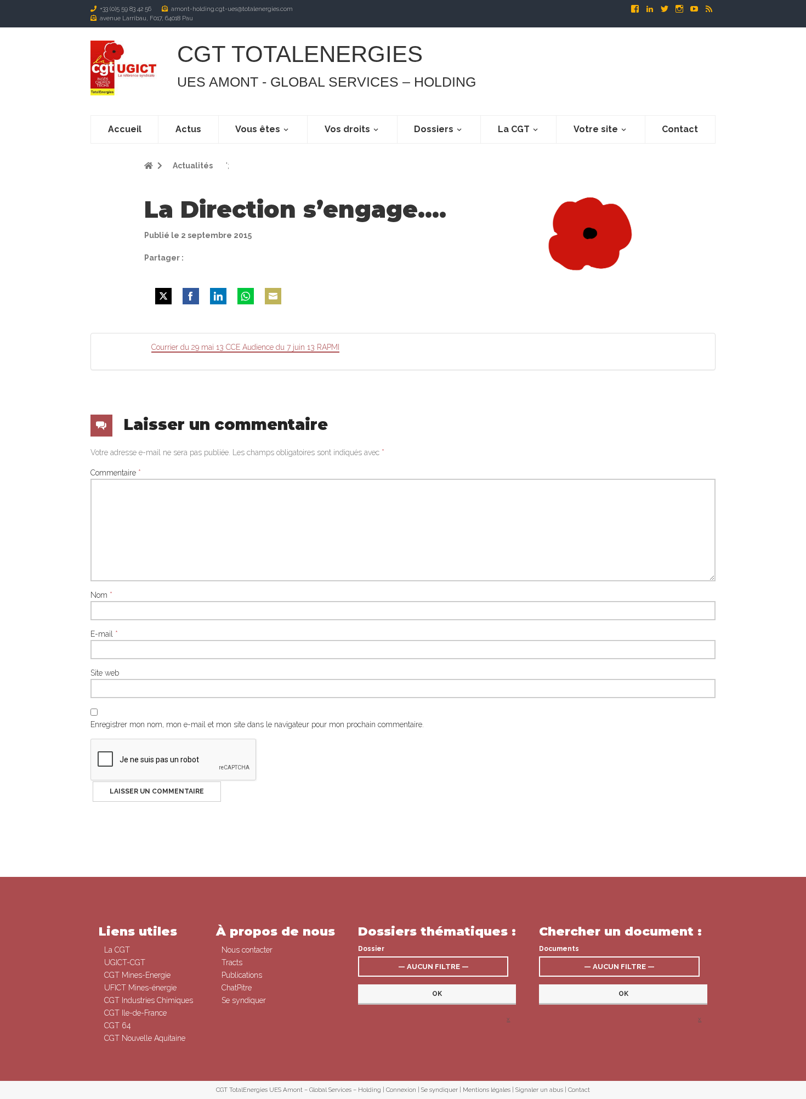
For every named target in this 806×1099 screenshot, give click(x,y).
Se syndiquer (244, 1000)
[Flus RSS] (709, 9)
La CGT (514, 129)
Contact (680, 129)
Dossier (371, 949)
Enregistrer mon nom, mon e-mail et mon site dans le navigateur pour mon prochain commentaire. (257, 724)
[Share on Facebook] (191, 296)
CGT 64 (117, 1025)
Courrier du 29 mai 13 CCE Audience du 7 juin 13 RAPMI (245, 347)
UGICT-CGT (124, 962)
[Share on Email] (273, 296)
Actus (188, 129)
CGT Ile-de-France (135, 1013)
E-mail (104, 634)
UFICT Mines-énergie (140, 987)
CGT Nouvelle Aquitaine (144, 1038)
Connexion (401, 1090)
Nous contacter (247, 949)
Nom (101, 595)
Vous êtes (257, 129)
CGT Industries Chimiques (148, 1000)
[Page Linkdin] (650, 9)
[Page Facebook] (636, 9)
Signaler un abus (539, 1090)
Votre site (596, 129)
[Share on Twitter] (163, 296)
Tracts (232, 962)
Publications (242, 975)
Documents (559, 949)
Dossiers (433, 129)
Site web (104, 673)
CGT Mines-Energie (137, 975)
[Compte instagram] (680, 9)
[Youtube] (695, 9)
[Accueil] (125, 68)
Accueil (124, 129)
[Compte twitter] (665, 9)
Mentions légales (486, 1090)
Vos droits (347, 129)
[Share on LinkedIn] (218, 296)
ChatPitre (237, 987)
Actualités (192, 165)
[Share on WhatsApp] (245, 296)
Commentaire (115, 472)
